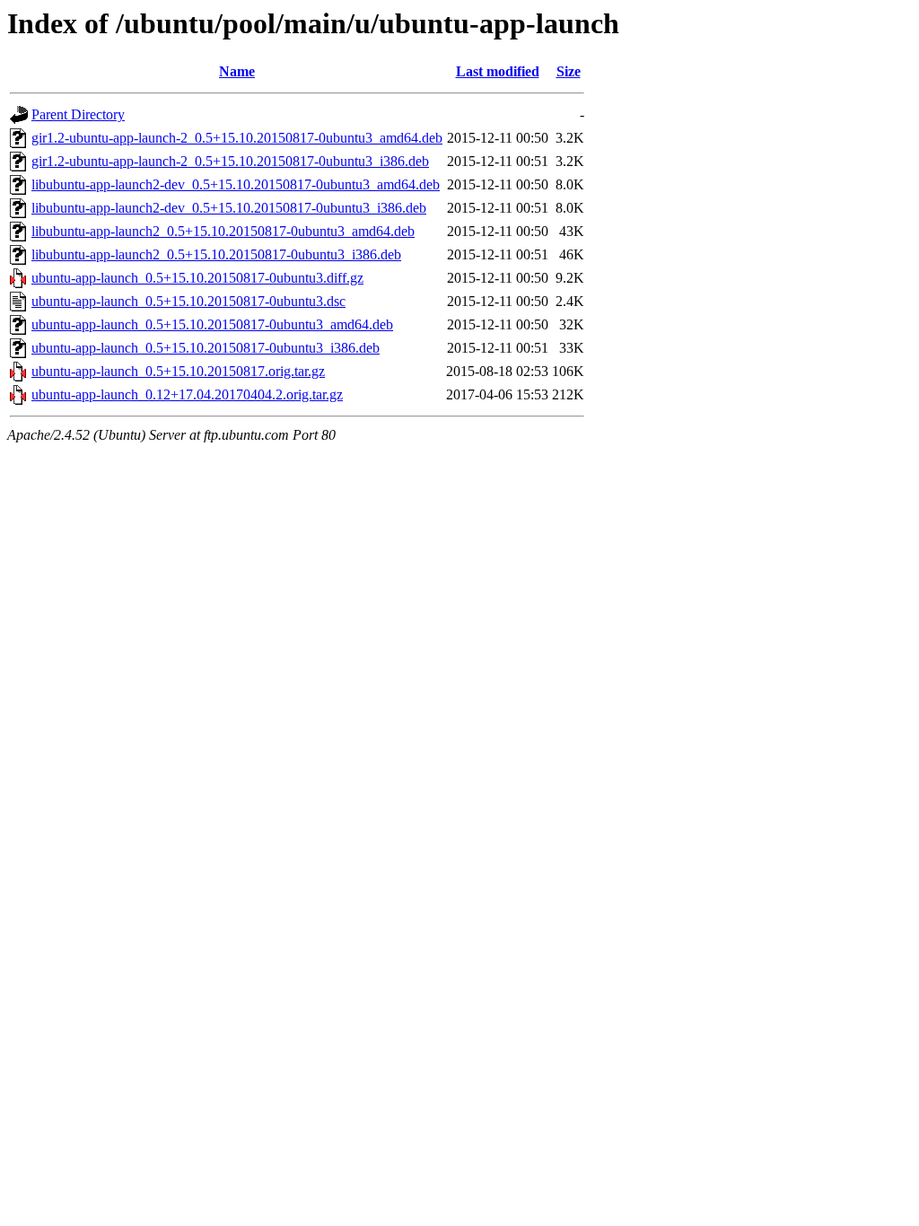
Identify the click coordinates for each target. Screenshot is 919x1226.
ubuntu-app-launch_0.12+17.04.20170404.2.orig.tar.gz (187, 394)
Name (237, 71)
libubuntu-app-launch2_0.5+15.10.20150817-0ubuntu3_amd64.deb (223, 231)
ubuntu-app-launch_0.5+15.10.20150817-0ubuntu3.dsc (188, 301)
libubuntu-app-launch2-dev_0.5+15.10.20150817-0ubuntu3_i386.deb (228, 207)
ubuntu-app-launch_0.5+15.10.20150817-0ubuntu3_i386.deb (205, 347)
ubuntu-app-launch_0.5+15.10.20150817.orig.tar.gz (178, 371)
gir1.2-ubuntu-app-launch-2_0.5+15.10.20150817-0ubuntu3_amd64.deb (236, 137)
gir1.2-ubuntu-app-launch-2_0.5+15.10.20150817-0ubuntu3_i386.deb (230, 161)
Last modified (497, 71)
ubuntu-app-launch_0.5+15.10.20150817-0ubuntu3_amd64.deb (212, 324)
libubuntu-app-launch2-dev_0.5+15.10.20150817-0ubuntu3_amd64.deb (235, 184)
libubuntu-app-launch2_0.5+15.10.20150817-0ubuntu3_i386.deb (216, 254)
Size (568, 71)
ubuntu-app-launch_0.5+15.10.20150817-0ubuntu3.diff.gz (197, 277)
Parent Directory (78, 114)
